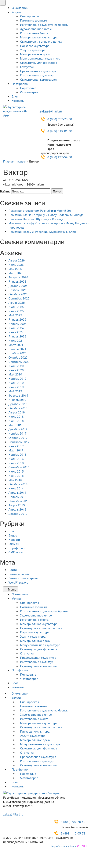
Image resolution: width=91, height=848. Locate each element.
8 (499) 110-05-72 (59, 131)
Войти (12, 570)
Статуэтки (27, 67)
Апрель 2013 (17, 509)
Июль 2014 (16, 488)
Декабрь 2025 (18, 285)
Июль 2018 (16, 416)
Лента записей (18, 574)
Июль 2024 (16, 328)
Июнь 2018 (16, 421)
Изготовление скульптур (37, 75)
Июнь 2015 (16, 475)
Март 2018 (15, 425)
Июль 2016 (16, 459)
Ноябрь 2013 (17, 496)
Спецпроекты (29, 16)
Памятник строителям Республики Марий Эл (39, 210)
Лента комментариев (23, 578)
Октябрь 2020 (18, 357)
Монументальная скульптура (40, 58)
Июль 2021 (16, 340)
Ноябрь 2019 (17, 378)
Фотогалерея (29, 92)
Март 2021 (15, 345)
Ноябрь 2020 (17, 353)
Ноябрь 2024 (17, 323)
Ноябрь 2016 (17, 454)
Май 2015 (15, 480)
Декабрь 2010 (18, 513)
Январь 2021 (17, 349)
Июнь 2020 (16, 370)
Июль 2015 (16, 471)
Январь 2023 (17, 336)
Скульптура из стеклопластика (41, 41)
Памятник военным (33, 20)
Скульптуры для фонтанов (38, 62)
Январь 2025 (17, 319)
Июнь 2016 (16, 463)
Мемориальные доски (35, 54)
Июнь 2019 (16, 387)
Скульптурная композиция (38, 79)
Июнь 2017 (16, 446)
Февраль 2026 (18, 277)
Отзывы (13, 544)
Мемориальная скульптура (39, 37)
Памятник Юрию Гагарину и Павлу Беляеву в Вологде (46, 215)
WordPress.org (18, 582)
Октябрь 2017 (18, 437)
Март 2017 (15, 450)
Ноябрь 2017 (17, 433)
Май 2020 (15, 374)
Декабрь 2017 (18, 429)
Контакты (18, 100)
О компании (20, 7)
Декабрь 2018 (18, 404)
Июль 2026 (16, 264)
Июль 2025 (16, 307)
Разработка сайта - (69, 846)
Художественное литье (36, 29)
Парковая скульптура (35, 45)
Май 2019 (15, 391)
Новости (14, 539)
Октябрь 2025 (18, 294)
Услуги (16, 12)
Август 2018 (16, 412)
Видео (12, 535)
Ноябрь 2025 (17, 290)
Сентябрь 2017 (18, 442)
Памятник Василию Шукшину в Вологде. (36, 219)
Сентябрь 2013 (18, 501)
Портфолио (20, 83)
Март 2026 (15, 273)
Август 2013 (16, 505)
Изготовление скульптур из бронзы (44, 24)
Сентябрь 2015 (18, 467)
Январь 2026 (17, 281)
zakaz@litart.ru (51, 111)
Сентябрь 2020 (18, 361)
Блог (15, 96)
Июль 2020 (16, 366)
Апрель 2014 (17, 492)
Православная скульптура (38, 71)
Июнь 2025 (16, 311)
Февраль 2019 (18, 395)
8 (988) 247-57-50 (59, 157)
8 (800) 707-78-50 (59, 119)
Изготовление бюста (34, 33)
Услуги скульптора (33, 50)
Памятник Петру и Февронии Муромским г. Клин (42, 231)
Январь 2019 (17, 399)
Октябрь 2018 (18, 408)
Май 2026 (15, 269)
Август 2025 (16, 302)
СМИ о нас (15, 552)
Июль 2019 (16, 383)
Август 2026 (16, 260)
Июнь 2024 (16, 332)
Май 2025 (15, 315)
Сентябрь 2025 (18, 298)
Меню (11, 589)
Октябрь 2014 (18, 484)
